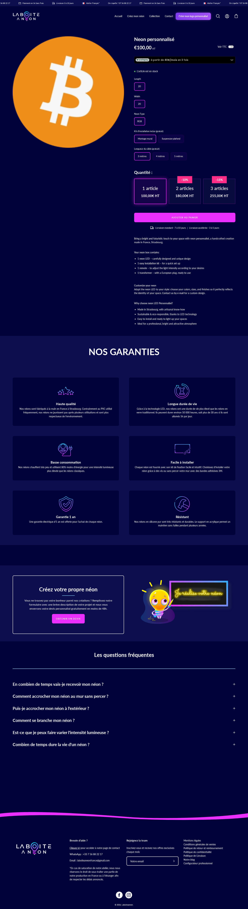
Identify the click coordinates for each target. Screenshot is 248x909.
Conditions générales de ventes (200, 844)
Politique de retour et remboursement (203, 848)
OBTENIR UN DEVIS (68, 618)
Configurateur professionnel (198, 863)
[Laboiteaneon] (26, 16)
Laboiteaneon (127, 905)
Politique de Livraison (195, 855)
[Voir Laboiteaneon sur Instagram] (128, 895)
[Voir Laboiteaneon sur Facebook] (119, 895)
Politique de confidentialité (197, 852)
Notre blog (189, 859)
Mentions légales (192, 840)
